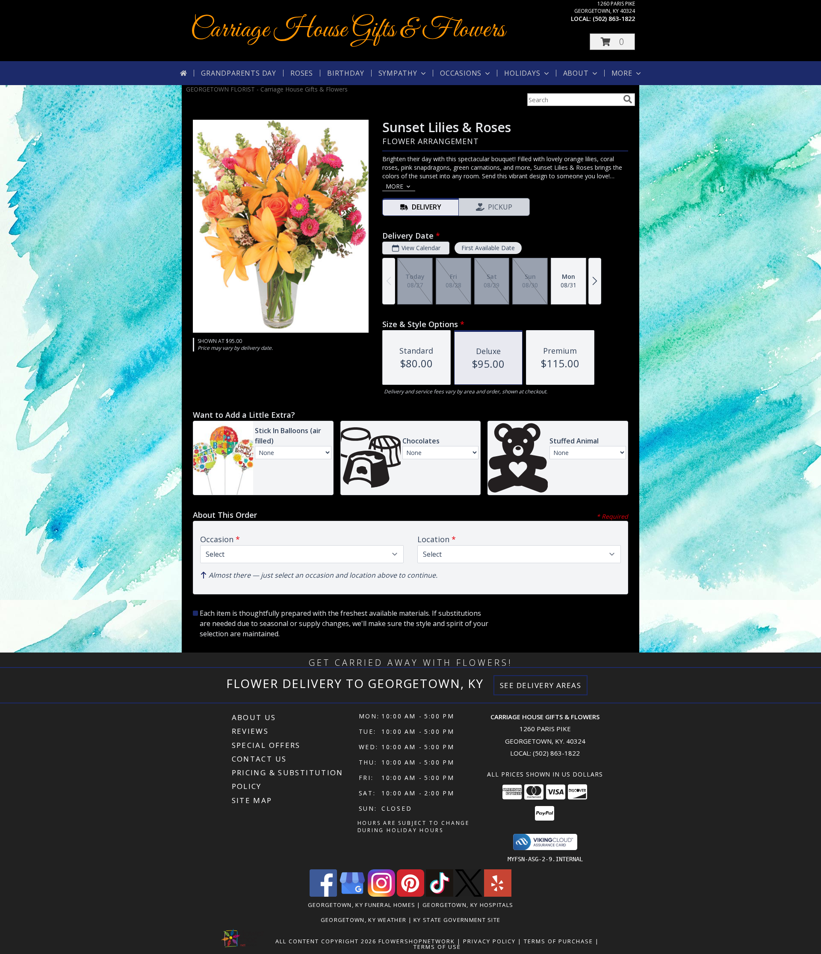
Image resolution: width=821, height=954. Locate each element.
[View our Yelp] (497, 894)
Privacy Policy (489, 941)
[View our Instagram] (381, 894)
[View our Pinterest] (410, 894)
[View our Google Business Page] (352, 894)
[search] (628, 99)
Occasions (460, 73)
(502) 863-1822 (614, 19)
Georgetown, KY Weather (364, 920)
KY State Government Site (456, 920)
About (576, 73)
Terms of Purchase (558, 941)
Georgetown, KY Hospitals (467, 905)
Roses (301, 73)
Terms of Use (437, 947)
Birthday (345, 73)
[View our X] (468, 894)
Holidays (522, 73)
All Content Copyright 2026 (325, 941)
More (621, 73)
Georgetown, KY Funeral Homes (361, 905)
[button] (612, 41)
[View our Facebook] (323, 894)
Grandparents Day (238, 73)
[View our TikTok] (439, 894)
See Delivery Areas (541, 685)
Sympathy (397, 73)
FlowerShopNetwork (416, 941)
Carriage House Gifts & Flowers (347, 30)
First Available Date (488, 248)
